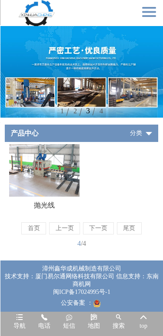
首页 (34, 228)
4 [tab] (101, 111)
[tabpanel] (81, 72)
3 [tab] (88, 111)
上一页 (65, 228)
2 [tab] (75, 111)
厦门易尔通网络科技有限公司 (74, 276)
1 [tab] (62, 111)
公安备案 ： (77, 303)
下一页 (98, 228)
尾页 (129, 228)
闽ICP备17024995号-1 (81, 292)
